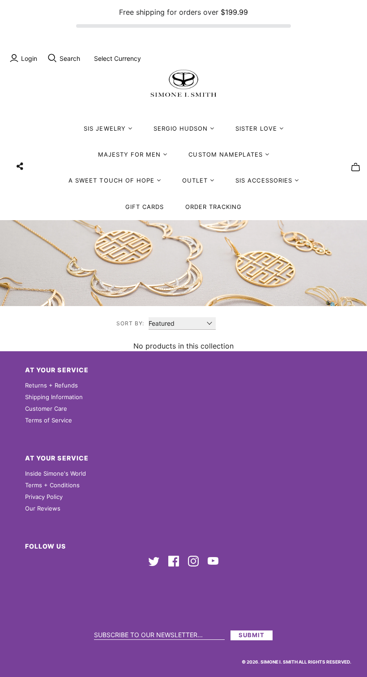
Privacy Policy (44, 496)
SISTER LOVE (256, 128)
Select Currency (117, 58)
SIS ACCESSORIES (263, 180)
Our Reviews (42, 508)
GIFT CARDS (144, 206)
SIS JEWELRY (104, 128)
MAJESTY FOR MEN (129, 154)
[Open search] (52, 58)
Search (70, 58)
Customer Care (46, 408)
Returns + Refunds (51, 385)
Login (29, 58)
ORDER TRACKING (213, 206)
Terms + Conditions (52, 485)
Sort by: (130, 323)
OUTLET (195, 180)
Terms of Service (48, 420)
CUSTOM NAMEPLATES (225, 154)
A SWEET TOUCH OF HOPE (111, 180)
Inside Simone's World (55, 473)
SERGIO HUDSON (181, 128)
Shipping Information (54, 396)
